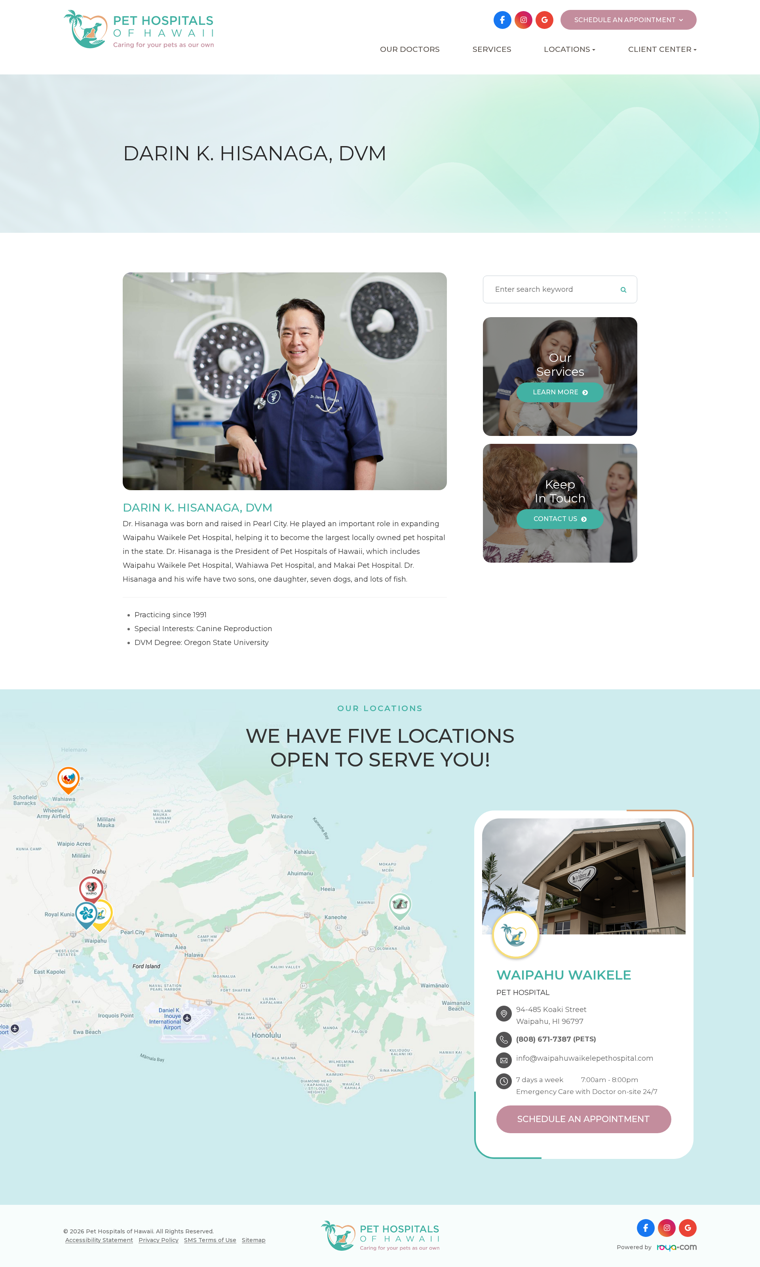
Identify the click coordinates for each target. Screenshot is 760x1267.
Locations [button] (567, 49)
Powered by (635, 1247)
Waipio (544, 88)
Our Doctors (410, 49)
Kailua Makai (545, 76)
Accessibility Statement (99, 1240)
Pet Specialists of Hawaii (544, 104)
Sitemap (254, 1240)
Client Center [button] (660, 49)
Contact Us (555, 519)
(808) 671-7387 (543, 1039)
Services (492, 49)
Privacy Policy (159, 1240)
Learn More (555, 392)
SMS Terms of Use (210, 1240)
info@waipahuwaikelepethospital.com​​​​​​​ (585, 1058)
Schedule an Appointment (583, 1119)
